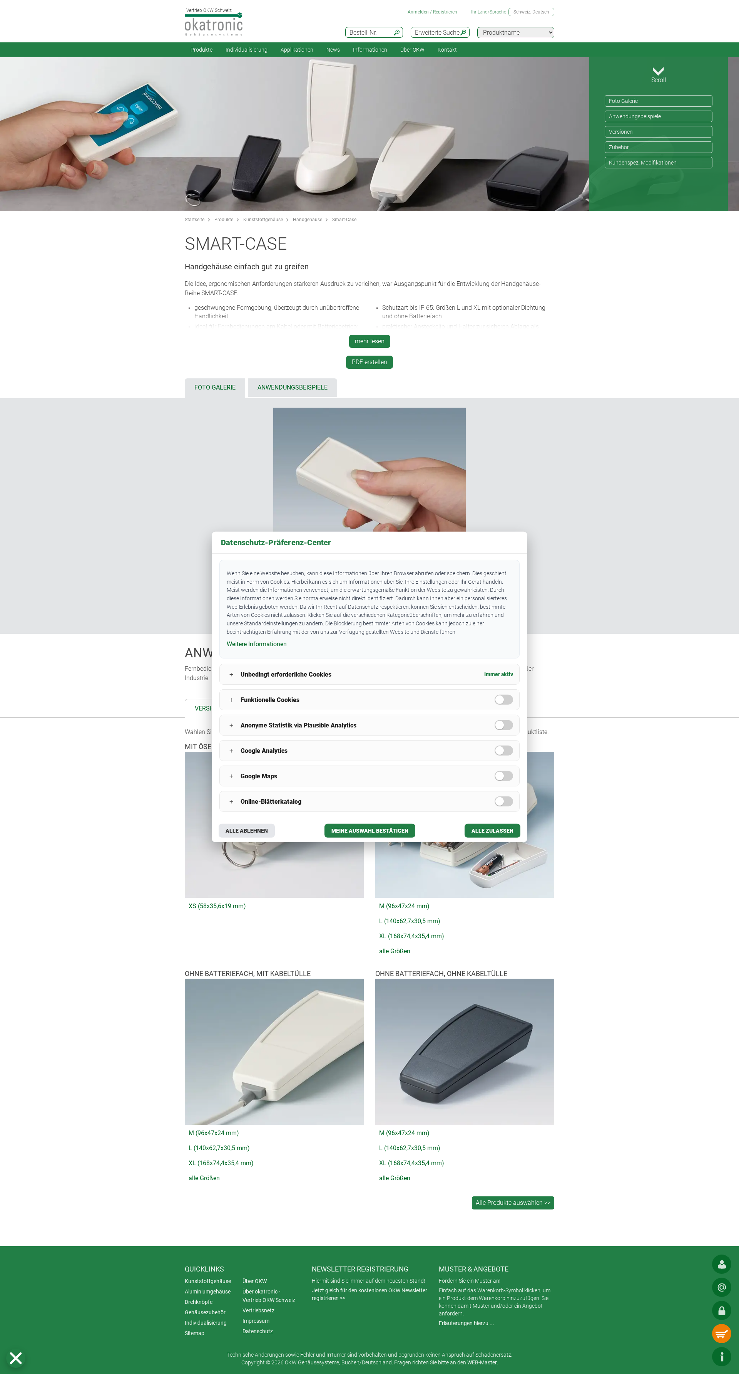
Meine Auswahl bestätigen (369, 831)
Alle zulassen (492, 831)
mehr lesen (370, 341)
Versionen (621, 132)
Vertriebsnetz (258, 1310)
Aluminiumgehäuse (208, 1291)
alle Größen (394, 951)
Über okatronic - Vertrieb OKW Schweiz (268, 1295)
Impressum (255, 1321)
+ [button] (231, 674)
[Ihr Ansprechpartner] (721, 1264)
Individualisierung (247, 50)
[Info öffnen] (721, 1356)
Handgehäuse (307, 219)
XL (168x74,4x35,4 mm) (411, 936)
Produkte (201, 50)
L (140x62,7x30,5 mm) (409, 921)
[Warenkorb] (721, 1333)
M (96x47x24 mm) (404, 906)
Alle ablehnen (247, 831)
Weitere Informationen (257, 643)
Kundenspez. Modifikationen (643, 163)
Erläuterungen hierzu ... (466, 1323)
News (333, 50)
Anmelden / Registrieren (432, 12)
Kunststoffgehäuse (263, 219)
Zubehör (619, 147)
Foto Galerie (623, 101)
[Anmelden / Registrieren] (721, 1310)
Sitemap (194, 1333)
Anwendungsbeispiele (635, 116)
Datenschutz (257, 1331)
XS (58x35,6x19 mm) (217, 906)
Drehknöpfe (198, 1302)
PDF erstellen (369, 362)
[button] (15, 1358)
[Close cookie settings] (15, 1358)
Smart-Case (344, 219)
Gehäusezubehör (205, 1312)
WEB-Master (482, 1362)
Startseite (194, 219)
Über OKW (254, 1281)
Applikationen (297, 50)
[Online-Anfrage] (721, 1287)
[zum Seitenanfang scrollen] (698, 1356)
